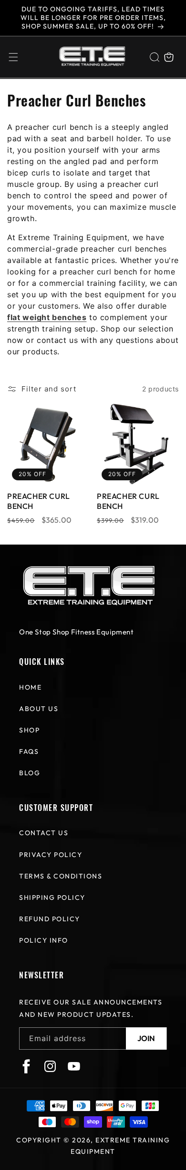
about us (38, 708)
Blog (29, 773)
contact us (43, 833)
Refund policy (49, 919)
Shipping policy (52, 897)
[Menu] (13, 57)
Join (146, 1038)
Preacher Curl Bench (38, 501)
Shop (29, 730)
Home (30, 687)
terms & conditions (60, 876)
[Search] (154, 57)
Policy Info (43, 940)
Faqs (29, 751)
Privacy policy (50, 854)
